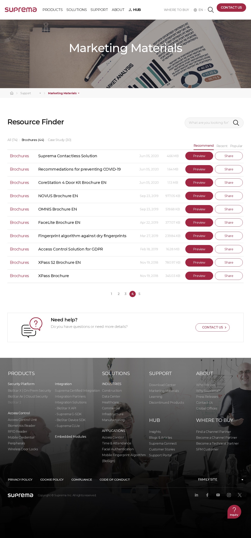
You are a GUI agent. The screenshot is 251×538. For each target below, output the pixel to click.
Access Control (113, 437)
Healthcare (110, 402)
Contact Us (204, 402)
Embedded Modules (70, 437)
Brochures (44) (33, 140)
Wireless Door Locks (23, 449)
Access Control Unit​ (22, 420)
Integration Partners (70, 396)
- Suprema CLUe (67, 426)
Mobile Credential (21, 437)
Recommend (204, 145)
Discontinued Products (166, 402)
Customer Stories (162, 449)
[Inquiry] (234, 511)
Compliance (81, 479)
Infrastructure (112, 414)
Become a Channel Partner (216, 437)
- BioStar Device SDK (70, 420)
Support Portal (160, 455)
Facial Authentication (118, 449)
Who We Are (205, 385)
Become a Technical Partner (217, 443)
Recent (222, 146)
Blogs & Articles (160, 437)
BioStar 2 (14, 402)
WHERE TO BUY (177, 10)
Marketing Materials (62, 93)
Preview (199, 156)
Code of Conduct (115, 479)
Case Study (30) (59, 140)
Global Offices (206, 408)
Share (229, 156)
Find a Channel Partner (213, 432)
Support (25, 93)
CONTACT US (231, 7)
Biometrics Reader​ (21, 426)
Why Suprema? (208, 391)
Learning (155, 397)
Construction (112, 390)
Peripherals (16, 443)
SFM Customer (207, 449)
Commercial (111, 408)
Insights (155, 432)
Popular (236, 146)
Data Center (111, 396)
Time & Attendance (116, 443)
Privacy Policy (20, 479)
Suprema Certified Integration (77, 390)
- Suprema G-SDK (68, 414)
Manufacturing (113, 420)
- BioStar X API (65, 408)
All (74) (12, 140)
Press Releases (207, 397)
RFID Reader (17, 431)
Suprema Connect (163, 443)
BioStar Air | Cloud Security (28, 396)
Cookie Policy (52, 479)
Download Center (162, 385)
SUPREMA (21, 11)
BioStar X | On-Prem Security (29, 390)
